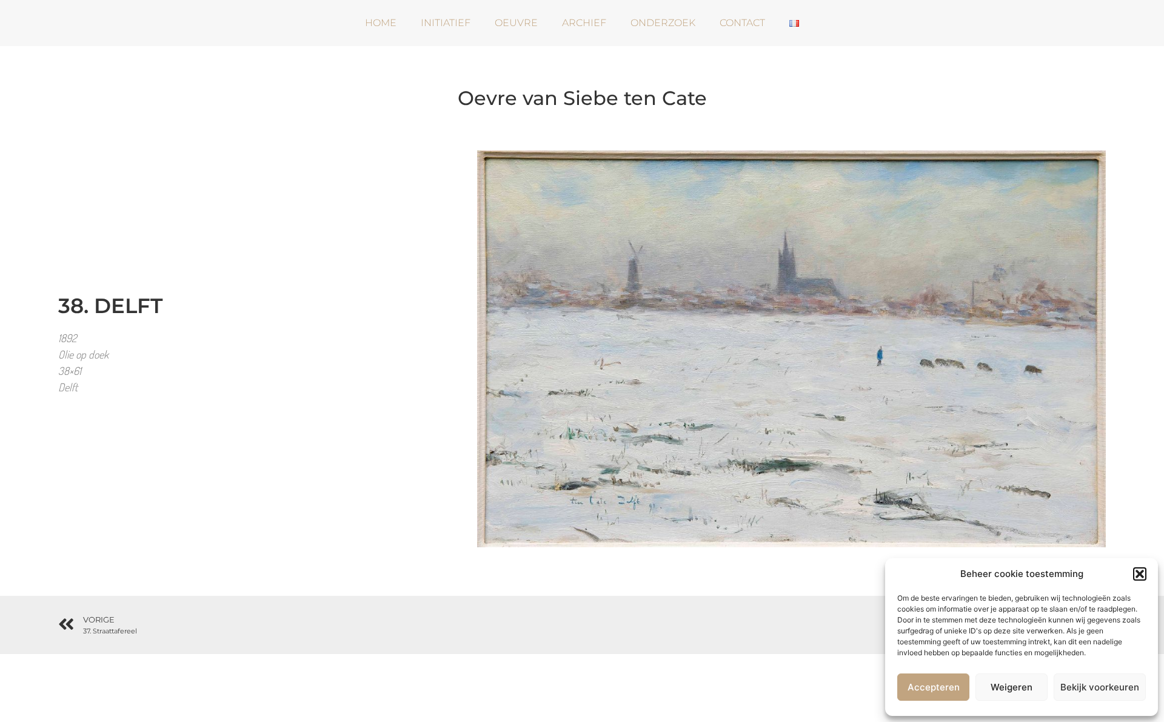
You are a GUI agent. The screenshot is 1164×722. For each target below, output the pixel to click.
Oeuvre (516, 23)
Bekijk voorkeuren (1099, 687)
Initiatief (445, 23)
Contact (742, 23)
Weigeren (1011, 687)
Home (380, 23)
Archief (584, 23)
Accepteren (934, 687)
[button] (1140, 574)
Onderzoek (662, 23)
